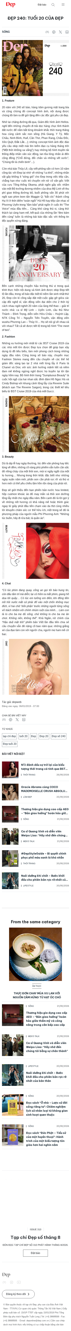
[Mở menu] (63, 4)
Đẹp (33, 736)
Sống (6, 31)
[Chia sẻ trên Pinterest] (54, 32)
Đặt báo (42, 4)
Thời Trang (29, 775)
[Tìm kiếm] (53, 5)
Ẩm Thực (36, 986)
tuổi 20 (23, 736)
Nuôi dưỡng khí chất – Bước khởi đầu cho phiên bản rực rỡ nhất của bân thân (44, 879)
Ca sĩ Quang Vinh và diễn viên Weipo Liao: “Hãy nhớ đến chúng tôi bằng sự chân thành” (43, 835)
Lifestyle (28, 886)
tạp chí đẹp (9, 736)
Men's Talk (29, 841)
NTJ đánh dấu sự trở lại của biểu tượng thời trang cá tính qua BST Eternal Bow (43, 768)
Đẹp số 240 (58, 736)
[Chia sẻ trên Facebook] (47, 32)
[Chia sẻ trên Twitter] (60, 32)
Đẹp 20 (44, 736)
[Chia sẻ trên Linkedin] (67, 32)
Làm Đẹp (27, 797)
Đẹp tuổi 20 (10, 743)
